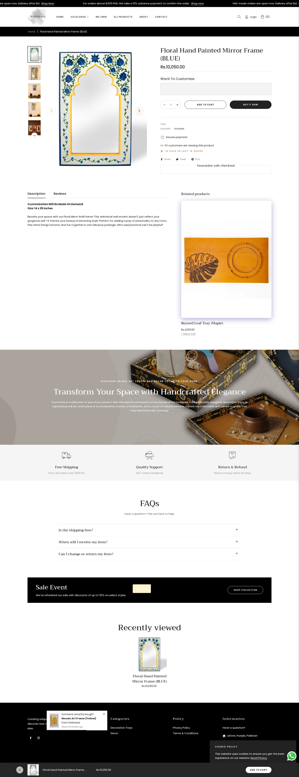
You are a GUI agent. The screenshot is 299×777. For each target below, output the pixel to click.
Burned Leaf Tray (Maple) (202, 323)
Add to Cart (258, 769)
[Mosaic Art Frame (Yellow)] (54, 720)
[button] (239, 16)
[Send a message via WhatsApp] (291, 756)
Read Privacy (259, 758)
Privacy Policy (181, 727)
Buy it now (250, 104)
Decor (114, 733)
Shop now (146, 3)
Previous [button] (51, 111)
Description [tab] (36, 194)
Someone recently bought (78, 714)
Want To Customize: (177, 78)
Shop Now (253, 3)
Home (31, 31)
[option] (95, 108)
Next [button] (139, 111)
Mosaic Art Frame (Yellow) (79, 718)
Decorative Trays (121, 727)
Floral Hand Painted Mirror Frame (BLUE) (149, 678)
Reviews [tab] (60, 194)
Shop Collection (245, 589)
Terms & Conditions (185, 733)
